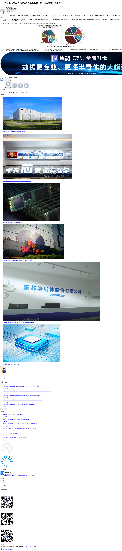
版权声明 (7, 475)
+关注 (2, 366)
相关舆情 (3, 7)
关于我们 (24, 475)
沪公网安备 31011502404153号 (9, 549)
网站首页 (3, 475)
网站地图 (20, 475)
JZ (4, 6)
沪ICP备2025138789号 (30, 546)
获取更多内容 (3, 409)
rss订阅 (32, 475)
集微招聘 (11, 475)
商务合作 (28, 475)
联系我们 (15, 475)
